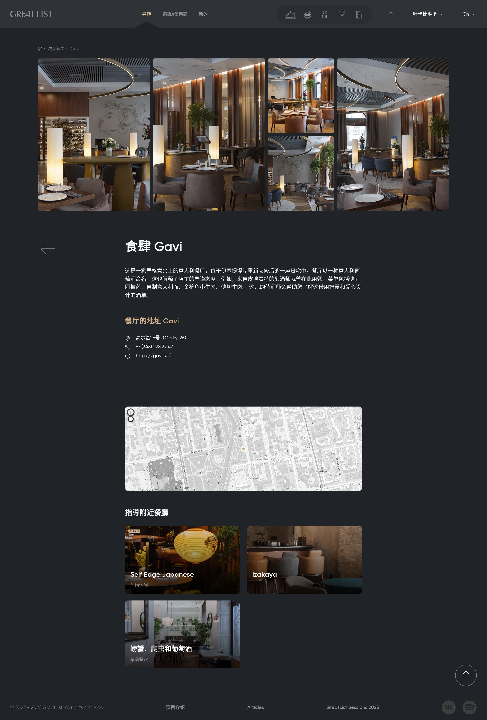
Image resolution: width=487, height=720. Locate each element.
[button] (391, 14)
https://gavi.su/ (153, 355)
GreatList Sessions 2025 (352, 707)
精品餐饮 (56, 48)
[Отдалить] (131, 419)
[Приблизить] (131, 412)
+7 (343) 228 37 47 (154, 346)
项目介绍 (175, 707)
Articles (255, 707)
